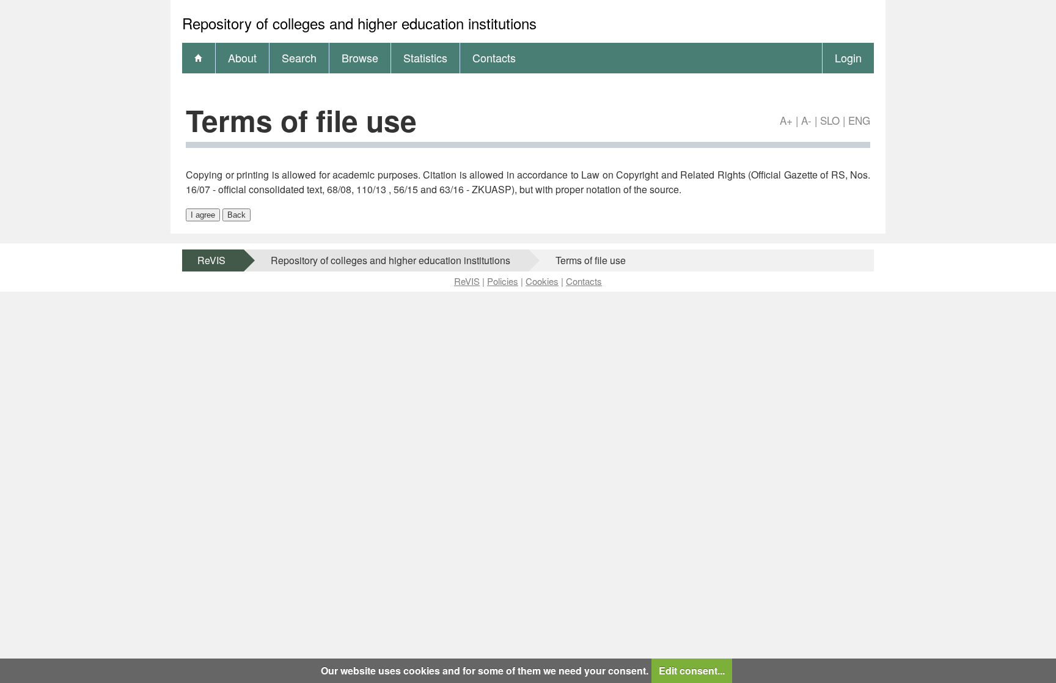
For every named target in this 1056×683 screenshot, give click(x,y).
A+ (786, 120)
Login (848, 57)
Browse (360, 57)
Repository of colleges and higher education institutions (390, 260)
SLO (830, 120)
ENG (859, 120)
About (242, 57)
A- (806, 120)
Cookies (542, 281)
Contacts (494, 57)
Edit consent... (692, 670)
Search (299, 57)
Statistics (425, 57)
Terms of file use (591, 260)
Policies (502, 281)
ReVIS (211, 260)
